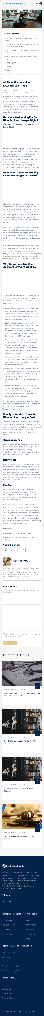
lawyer (35, 254)
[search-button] (37, 3)
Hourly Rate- (9, 66)
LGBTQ (5, 961)
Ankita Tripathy (20, 560)
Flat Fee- (8, 70)
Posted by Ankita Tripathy (29, 91)
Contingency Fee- (11, 63)
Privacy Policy (8, 998)
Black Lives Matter (10, 952)
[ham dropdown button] (40, 3)
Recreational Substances (12, 966)
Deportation (7, 920)
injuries (33, 214)
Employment (30, 925)
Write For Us (7, 993)
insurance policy (9, 162)
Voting (27, 938)
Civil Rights (31, 913)
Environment (30, 929)
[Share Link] (5, 550)
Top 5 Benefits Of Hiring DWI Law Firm (18, 533)
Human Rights (8, 929)
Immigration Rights (11, 913)
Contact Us (6, 989)
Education (29, 920)
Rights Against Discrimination (17, 945)
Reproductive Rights (10, 970)
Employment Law (9, 925)
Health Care (30, 934)
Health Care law (14, 78)
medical (9, 104)
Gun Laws (6, 957)
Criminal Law (7, 934)
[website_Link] (4, 901)
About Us (6, 984)
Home (5, 78)
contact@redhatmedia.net (11, 889)
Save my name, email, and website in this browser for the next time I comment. (22, 635)
